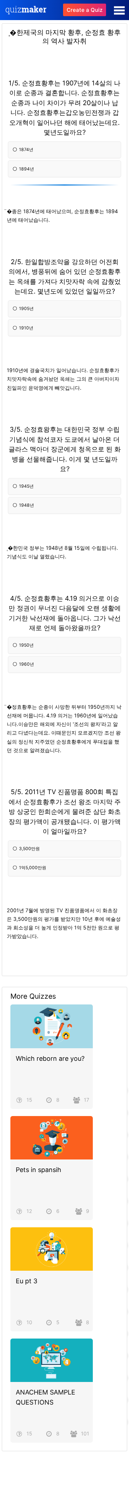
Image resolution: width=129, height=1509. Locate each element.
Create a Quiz (84, 9)
